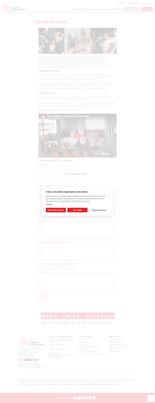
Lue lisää (49, 204)
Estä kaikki (77, 210)
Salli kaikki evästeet (56, 210)
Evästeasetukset (99, 210)
